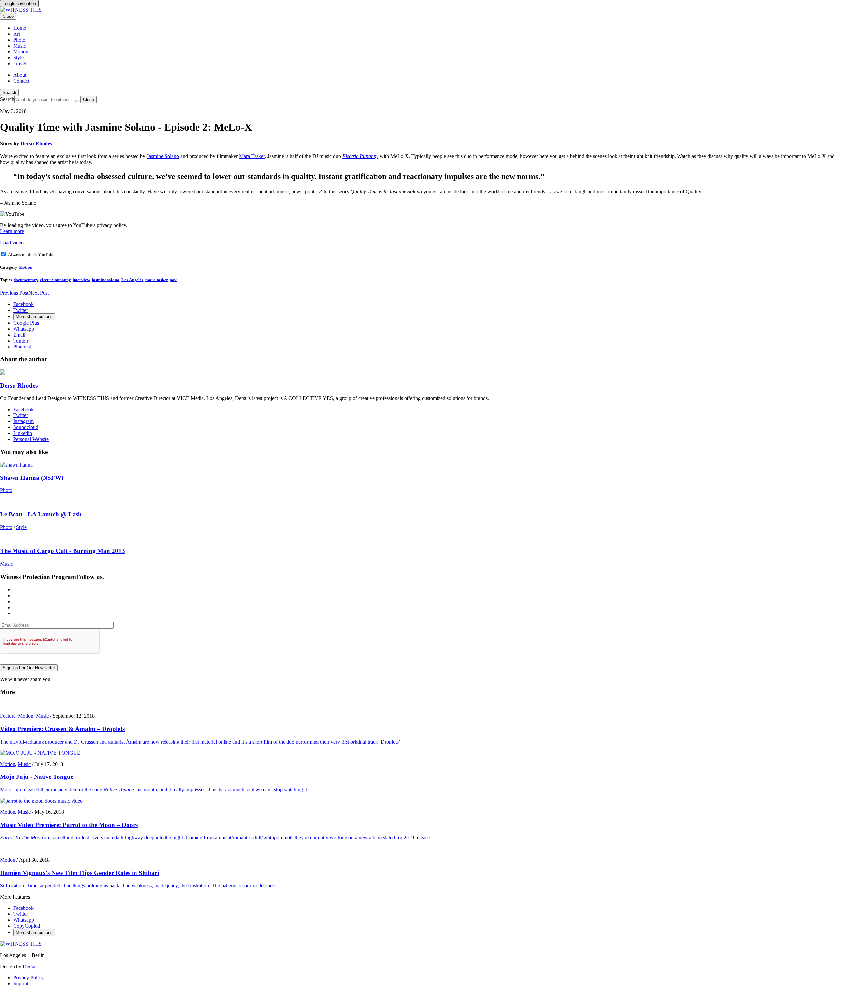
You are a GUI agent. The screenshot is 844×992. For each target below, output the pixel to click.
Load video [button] (12, 242)
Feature (7, 716)
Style (21, 527)
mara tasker (156, 279)
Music (6, 564)
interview (81, 279)
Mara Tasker (252, 156)
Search (9, 92)
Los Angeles (132, 279)
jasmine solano (105, 279)
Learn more (12, 231)
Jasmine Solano (163, 156)
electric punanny (55, 279)
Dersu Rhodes (36, 143)
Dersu (29, 966)
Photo (6, 490)
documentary (26, 279)
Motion (25, 267)
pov (173, 279)
